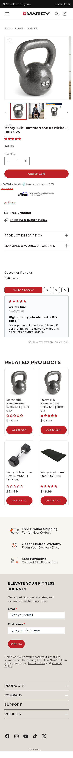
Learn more (7, 188)
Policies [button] (12, 714)
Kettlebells (32, 28)
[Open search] (47, 290)
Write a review (23, 290)
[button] (7, 14)
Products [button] (14, 686)
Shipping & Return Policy (28, 220)
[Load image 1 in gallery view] (18, 111)
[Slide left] (6, 112)
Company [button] (13, 695)
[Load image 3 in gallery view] (54, 111)
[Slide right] (67, 112)
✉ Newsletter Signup (17, 4)
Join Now (16, 644)
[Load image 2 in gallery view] (36, 111)
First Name (16, 624)
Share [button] (12, 202)
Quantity (9, 153)
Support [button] (13, 705)
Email (12, 609)
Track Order (62, 4)
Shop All (19, 28)
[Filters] (56, 290)
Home (7, 28)
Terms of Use (36, 663)
